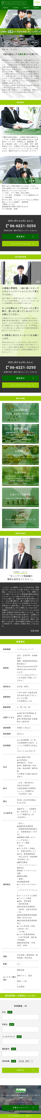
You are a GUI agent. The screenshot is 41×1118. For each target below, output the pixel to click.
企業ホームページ (20, 1108)
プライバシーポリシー (20, 1102)
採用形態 (6, 1061)
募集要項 (36, 7)
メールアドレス (8, 1037)
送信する (20, 1070)
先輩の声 (26, 7)
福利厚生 (16, 7)
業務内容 (5, 7)
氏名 (4, 1012)
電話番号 (6, 1049)
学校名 (5, 1024)
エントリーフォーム (16, 3)
